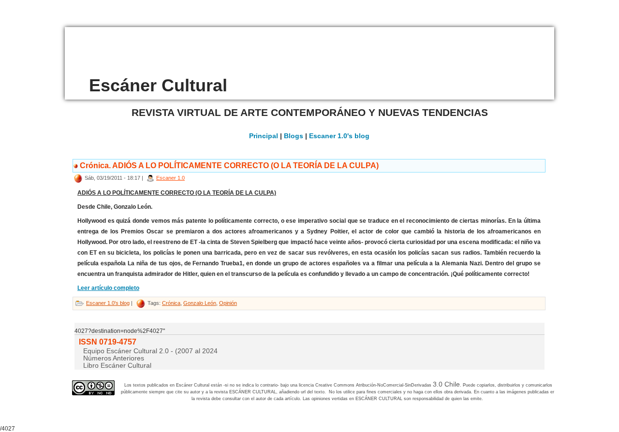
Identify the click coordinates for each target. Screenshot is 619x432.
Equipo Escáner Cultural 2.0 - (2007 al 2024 (150, 351)
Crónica (171, 303)
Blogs (293, 136)
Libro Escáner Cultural (117, 365)
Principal (263, 136)
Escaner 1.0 (170, 178)
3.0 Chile (446, 384)
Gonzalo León (199, 303)
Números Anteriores (113, 358)
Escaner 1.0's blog (339, 136)
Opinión (228, 303)
